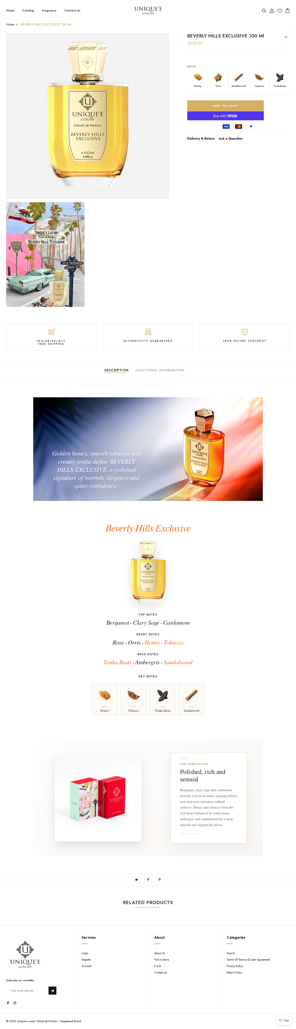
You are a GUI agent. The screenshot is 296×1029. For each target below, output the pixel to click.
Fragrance (49, 10)
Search (231, 953)
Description (117, 370)
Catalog (28, 10)
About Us (159, 953)
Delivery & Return (201, 138)
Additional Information (160, 370)
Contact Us (72, 10)
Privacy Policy (235, 966)
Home (10, 10)
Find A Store (161, 960)
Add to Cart (225, 106)
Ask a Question (230, 138)
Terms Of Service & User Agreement (248, 960)
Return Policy (234, 972)
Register (86, 960)
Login (85, 953)
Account (86, 966)
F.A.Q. (157, 966)
